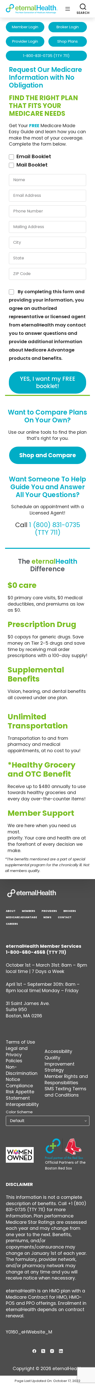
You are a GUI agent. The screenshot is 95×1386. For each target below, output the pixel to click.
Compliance (19, 1086)
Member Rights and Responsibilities (66, 1079)
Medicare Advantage (21, 917)
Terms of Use (20, 1042)
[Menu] (67, 9)
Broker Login (67, 27)
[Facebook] (34, 1351)
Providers (49, 911)
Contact (64, 917)
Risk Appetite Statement (20, 1095)
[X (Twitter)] (43, 1351)
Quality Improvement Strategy (59, 1064)
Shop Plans (67, 41)
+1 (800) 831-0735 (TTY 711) (46, 1207)
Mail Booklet (32, 164)
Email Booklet (33, 156)
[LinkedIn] (61, 1351)
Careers (12, 924)
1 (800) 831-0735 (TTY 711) (54, 529)
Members (28, 911)
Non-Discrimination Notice (21, 1073)
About (10, 911)
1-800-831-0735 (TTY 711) (46, 55)
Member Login (25, 27)
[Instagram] (52, 1351)
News (47, 917)
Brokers (69, 911)
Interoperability (22, 1104)
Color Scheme (19, 1112)
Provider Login (25, 41)
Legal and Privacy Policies (17, 1054)
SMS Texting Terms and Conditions (65, 1092)
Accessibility (58, 1051)
